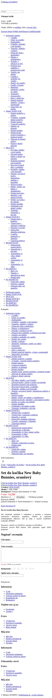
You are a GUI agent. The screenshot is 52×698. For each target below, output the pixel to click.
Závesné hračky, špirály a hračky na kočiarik (18, 156)
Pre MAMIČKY (12, 280)
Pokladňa (37, 31)
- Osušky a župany (18, 341)
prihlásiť (18, 27)
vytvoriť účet (31, 27)
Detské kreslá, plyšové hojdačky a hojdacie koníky (18, 135)
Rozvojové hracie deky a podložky (17, 166)
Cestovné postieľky (18, 124)
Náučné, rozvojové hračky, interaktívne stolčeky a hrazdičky (18, 178)
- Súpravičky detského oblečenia (23, 419)
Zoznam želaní (11, 641)
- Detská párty (16, 445)
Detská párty (15, 277)
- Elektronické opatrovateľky (22, 428)
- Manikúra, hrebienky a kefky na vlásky (26, 344)
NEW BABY (14, 487)
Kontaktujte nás (12, 598)
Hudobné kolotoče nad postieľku (18, 162)
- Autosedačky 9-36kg (19, 434)
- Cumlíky (14, 316)
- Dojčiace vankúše (18, 452)
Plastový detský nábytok (17, 145)
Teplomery (15, 94)
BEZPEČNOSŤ (12, 243)
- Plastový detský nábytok (20, 376)
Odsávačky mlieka (18, 282)
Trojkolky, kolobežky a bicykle (15, 212)
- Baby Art (15, 441)
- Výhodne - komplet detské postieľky (25, 361)
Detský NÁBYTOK (14, 111)
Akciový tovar (11, 625)
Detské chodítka (17, 204)
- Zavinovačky (16, 348)
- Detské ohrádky (17, 369)
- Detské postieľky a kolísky (21, 359)
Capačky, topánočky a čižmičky (15, 236)
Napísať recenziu (41, 502)
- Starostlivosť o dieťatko (20, 430)
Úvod (3, 465)
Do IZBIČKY (11, 269)
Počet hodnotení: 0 (25, 502)
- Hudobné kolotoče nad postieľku (24, 385)
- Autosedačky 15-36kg (20, 436)
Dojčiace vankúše (17, 284)
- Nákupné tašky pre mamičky (22, 454)
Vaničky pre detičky (15, 73)
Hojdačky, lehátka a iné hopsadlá (17, 170)
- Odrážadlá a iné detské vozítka (23, 406)
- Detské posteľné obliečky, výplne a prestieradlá (29, 352)
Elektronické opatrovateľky (16, 246)
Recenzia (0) (10, 506)
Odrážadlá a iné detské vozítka (17, 207)
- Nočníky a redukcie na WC (22, 331)
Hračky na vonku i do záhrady (18, 201)
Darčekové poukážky (14, 623)
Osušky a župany (17, 85)
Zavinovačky (16, 96)
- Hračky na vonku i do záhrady (23, 402)
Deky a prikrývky (17, 98)
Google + (9, 611)
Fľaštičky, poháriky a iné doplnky (18, 45)
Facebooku (10, 609)
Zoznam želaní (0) (8, 31)
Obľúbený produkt (36, 497)
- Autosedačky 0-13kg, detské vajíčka (25, 432)
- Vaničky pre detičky (19, 335)
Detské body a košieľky (16, 220)
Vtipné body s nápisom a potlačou (18, 224)
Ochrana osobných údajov (16, 596)
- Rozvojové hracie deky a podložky (24, 387)
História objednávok (13, 639)
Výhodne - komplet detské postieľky (18, 119)
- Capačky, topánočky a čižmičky (23, 421)
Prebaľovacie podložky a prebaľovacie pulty (18, 68)
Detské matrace (16, 122)
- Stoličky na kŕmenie (19, 367)
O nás (8, 591)
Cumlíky (14, 38)
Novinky (9, 643)
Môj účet (18, 31)
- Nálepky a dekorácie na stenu (22, 443)
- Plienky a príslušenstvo (20, 328)
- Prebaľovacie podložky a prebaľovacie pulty (28, 333)
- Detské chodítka (17, 404)
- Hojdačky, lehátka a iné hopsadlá (24, 389)
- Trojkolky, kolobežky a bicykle (23, 408)
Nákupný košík (27, 31)
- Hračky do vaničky (18, 339)
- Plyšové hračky (17, 395)
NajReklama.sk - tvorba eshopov (31, 695)
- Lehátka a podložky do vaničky (23, 337)
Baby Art (14, 271)
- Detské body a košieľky (20, 413)
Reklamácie (10, 600)
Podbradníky (15, 42)
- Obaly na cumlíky (18, 318)
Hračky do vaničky (18, 83)
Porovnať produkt (8, 499)
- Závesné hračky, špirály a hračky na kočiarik (28, 382)
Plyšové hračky (16, 185)
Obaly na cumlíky (17, 40)
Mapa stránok (11, 627)
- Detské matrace (17, 363)
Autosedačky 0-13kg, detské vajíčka (17, 256)
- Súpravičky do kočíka (19, 354)
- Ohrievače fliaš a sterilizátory (22, 326)
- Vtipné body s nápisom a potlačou (24, 415)
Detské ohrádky (17, 131)
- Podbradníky (16, 320)
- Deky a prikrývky (18, 350)
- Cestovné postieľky (19, 365)
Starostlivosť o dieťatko (16, 250)
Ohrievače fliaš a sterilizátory (17, 54)
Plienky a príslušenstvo (16, 58)
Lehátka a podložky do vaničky (15, 79)
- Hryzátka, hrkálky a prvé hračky (23, 380)
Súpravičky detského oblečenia (18, 231)
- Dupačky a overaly (18, 417)
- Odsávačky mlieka (18, 449)
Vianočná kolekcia (18, 241)
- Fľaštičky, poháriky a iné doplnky (24, 322)
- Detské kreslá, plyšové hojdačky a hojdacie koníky (30, 372)
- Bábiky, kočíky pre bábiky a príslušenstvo (27, 398)
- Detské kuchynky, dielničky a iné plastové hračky (30, 400)
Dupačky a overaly (18, 228)
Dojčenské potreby (13, 36)
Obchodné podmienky (14, 594)
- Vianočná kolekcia (18, 423)
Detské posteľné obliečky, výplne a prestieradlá (18, 102)
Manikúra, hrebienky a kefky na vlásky (17, 89)
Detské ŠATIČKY (13, 217)
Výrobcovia (10, 621)
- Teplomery (15, 346)
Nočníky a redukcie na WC (17, 62)
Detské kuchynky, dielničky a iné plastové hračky (17, 195)
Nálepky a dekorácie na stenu (18, 274)
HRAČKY (10, 148)
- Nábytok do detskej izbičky (22, 374)
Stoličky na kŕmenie (15, 127)
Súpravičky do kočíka (15, 465)
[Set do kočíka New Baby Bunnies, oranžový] (19, 483)
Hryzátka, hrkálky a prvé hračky (17, 151)
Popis (3, 506)
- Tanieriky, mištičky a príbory (22, 324)
